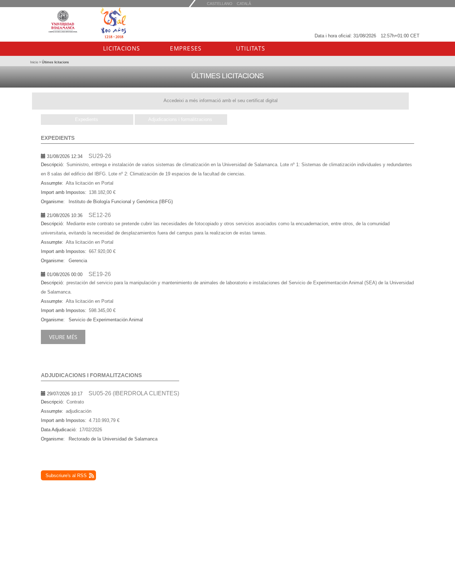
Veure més (63, 336)
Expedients (86, 119)
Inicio (34, 62)
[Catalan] (219, 3)
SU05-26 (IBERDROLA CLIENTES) (134, 393)
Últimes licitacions (55, 62)
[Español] (244, 3)
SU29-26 (100, 156)
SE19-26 (100, 274)
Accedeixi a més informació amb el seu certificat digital (221, 100)
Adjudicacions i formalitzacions (180, 119)
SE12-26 (100, 215)
